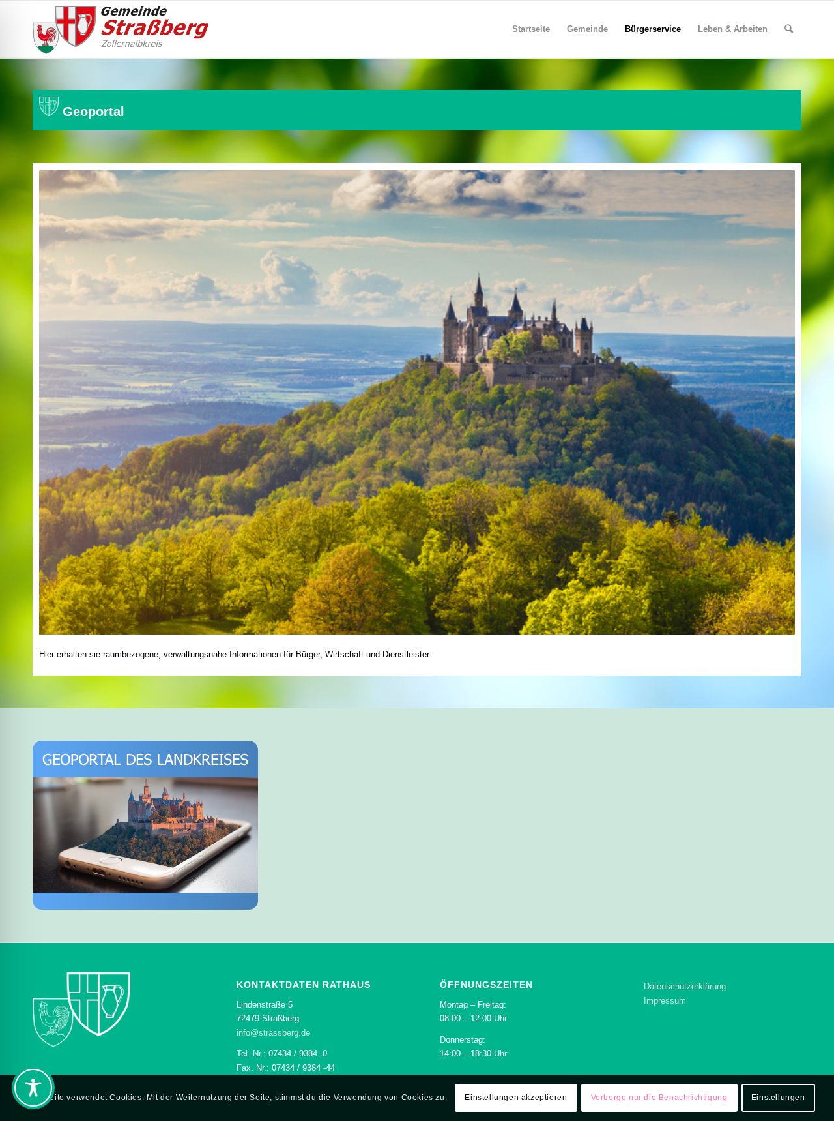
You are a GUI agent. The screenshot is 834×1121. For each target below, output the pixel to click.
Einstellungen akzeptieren (516, 1098)
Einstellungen (778, 1098)
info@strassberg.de (273, 1033)
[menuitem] (531, 29)
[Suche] (788, 29)
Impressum (665, 1001)
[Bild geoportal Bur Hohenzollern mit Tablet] (145, 825)
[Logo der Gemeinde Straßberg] (120, 29)
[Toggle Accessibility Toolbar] (33, 1088)
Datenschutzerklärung (685, 986)
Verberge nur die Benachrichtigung (659, 1098)
